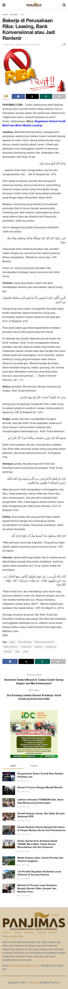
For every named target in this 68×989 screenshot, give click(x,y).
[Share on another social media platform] (59, 96)
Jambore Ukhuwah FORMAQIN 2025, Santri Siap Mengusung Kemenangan (40, 801)
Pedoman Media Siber (12, 936)
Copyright (41, 932)
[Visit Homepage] (33, 5)
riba (17, 651)
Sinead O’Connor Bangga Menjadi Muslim (39, 787)
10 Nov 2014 (8, 44)
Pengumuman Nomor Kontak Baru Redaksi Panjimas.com (40, 775)
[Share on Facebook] (18, 96)
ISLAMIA (14, 14)
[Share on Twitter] (32, 96)
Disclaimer (29, 932)
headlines (26, 646)
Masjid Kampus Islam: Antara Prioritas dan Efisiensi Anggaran (40, 859)
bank (12, 641)
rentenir (8, 651)
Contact (17, 932)
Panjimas (33, 982)
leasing (38, 646)
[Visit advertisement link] (34, 734)
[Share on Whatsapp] (46, 96)
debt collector (11, 646)
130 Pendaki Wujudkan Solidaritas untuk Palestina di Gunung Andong (39, 873)
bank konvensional (44, 641)
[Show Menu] (3, 5)
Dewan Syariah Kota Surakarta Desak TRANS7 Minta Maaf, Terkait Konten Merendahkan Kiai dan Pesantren (37, 844)
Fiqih (22, 14)
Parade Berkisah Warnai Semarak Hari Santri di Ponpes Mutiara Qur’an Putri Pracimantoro (41, 828)
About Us (6, 932)
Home (5, 14)
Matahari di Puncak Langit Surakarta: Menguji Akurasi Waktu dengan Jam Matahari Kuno (37, 888)
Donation (53, 932)
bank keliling (24, 641)
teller (25, 651)
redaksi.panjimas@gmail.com (24, 965)
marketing (51, 646)
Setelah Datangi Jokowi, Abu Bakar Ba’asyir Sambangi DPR (41, 815)
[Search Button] (64, 5)
